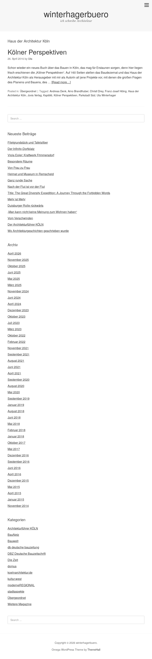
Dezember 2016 (18, 455)
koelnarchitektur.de (20, 572)
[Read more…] (61, 82)
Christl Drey (96, 91)
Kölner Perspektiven (37, 51)
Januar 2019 (16, 405)
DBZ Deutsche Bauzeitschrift (27, 553)
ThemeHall (93, 649)
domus (12, 566)
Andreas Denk (58, 91)
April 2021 (14, 373)
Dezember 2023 (18, 310)
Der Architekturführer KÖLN (26, 224)
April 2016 (14, 474)
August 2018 (16, 411)
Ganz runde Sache (20, 180)
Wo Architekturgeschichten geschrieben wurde (38, 231)
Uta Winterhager (106, 95)
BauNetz (13, 534)
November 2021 (18, 348)
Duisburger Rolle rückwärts (25, 205)
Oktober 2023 (16, 316)
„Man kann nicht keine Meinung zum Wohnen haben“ (42, 212)
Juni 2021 (14, 367)
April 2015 (14, 493)
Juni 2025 (14, 272)
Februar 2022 (16, 342)
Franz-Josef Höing (116, 91)
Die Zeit (13, 560)
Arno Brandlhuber (78, 91)
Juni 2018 (14, 417)
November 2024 (18, 291)
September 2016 (18, 461)
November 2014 (18, 506)
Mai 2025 (14, 278)
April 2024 (14, 304)
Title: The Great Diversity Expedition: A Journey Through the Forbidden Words (59, 193)
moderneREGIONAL (21, 585)
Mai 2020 (14, 392)
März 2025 (15, 285)
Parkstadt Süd (87, 95)
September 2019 (18, 398)
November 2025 (18, 260)
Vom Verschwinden (20, 218)
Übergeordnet (28, 91)
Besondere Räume (20, 161)
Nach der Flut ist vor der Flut (26, 186)
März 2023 (15, 329)
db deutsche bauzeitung (23, 547)
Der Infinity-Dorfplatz (21, 149)
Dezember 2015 (18, 480)
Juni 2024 (14, 297)
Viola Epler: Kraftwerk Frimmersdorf (31, 155)
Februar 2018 (16, 430)
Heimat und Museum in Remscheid (31, 174)
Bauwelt (13, 541)
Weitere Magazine (20, 604)
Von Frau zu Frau (19, 167)
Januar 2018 (16, 436)
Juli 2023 (14, 323)
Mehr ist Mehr (16, 199)
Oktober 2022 (16, 335)
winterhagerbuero (76, 14)
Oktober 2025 (16, 266)
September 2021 (18, 354)
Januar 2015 (16, 499)
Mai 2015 (14, 487)
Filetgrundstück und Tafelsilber (28, 142)
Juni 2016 (14, 468)
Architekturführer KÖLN (23, 528)
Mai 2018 (14, 424)
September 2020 (18, 379)
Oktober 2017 (16, 442)
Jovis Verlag (35, 95)
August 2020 (16, 386)
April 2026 (14, 253)
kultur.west (15, 579)
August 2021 (16, 360)
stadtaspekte (16, 591)
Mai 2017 (14, 449)
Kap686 (47, 95)
